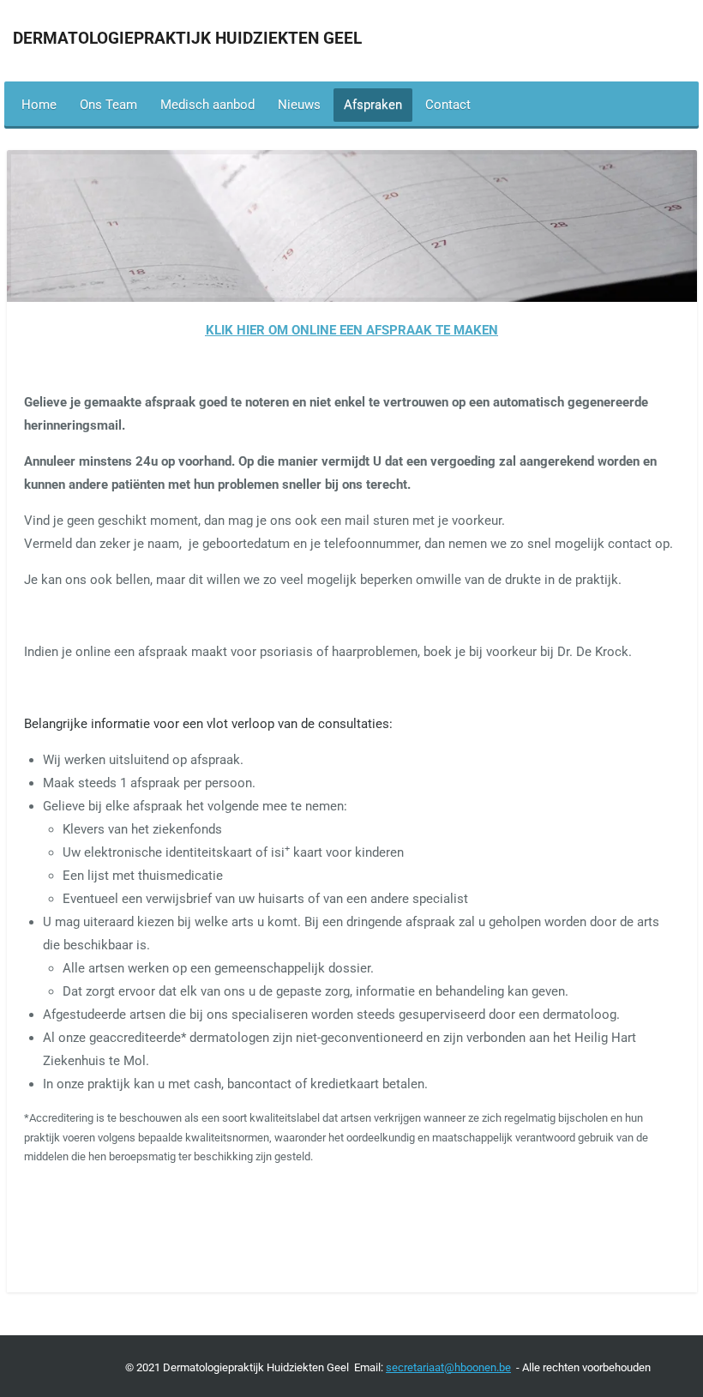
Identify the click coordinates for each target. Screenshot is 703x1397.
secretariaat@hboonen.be (448, 1367)
